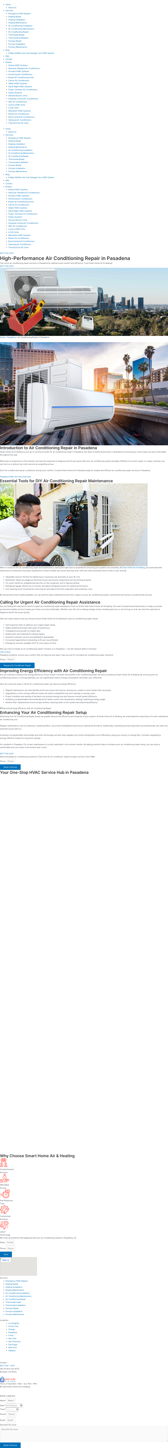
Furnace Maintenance (17, 47)
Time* (3, 1409)
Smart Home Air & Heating (133, 567)
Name (3, 1242)
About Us (12, 7)
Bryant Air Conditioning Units (21, 77)
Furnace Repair (15, 41)
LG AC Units (13, 108)
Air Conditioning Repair (18, 32)
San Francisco (14, 1341)
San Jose (12, 1338)
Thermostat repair (13, 1302)
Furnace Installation (16, 44)
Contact (9, 59)
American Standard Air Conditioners (24, 68)
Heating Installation (16, 20)
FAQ (7, 56)
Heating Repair (14, 16)
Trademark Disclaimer (23, 1390)
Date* (3, 1405)
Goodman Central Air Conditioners (23, 99)
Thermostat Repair (16, 35)
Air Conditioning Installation (20, 26)
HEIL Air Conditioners (17, 102)
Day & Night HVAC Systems (20, 86)
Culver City (13, 1326)
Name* (3, 1400)
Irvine (10, 1335)
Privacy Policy (6, 1390)
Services (9, 10)
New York (12, 1347)
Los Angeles (13, 1323)
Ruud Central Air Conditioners (21, 117)
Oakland (11, 1350)
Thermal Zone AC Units (18, 123)
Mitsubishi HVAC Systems (19, 111)
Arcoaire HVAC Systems (18, 71)
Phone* (3, 1414)
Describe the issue (8, 1425)
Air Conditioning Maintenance (21, 29)
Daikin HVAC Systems (17, 83)
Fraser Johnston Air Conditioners (22, 89)
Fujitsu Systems (15, 92)
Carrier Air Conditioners (18, 80)
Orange (11, 1329)
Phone (3, 659)
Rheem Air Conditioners (18, 114)
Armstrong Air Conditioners (20, 74)
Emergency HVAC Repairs (19, 13)
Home (8, 4)
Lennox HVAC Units (16, 105)
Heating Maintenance (17, 22)
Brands (9, 62)
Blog (7, 50)
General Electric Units (17, 95)
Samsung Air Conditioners (19, 120)
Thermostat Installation (18, 38)
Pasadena (11, 337)
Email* (3, 1420)
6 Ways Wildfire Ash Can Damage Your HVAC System (31, 53)
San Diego (12, 1344)
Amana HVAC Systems (18, 65)
